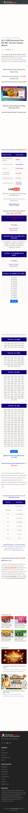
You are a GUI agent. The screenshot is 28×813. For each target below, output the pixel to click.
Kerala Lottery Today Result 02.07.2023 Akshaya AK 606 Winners (20, 639)
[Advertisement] (14, 20)
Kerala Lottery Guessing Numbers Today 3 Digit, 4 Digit (14, 691)
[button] (24, 2)
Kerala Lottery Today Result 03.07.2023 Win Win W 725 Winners (6, 639)
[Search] (26, 2)
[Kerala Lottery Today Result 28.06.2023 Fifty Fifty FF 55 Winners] (7, 619)
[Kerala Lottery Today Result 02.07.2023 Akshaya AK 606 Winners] (21, 633)
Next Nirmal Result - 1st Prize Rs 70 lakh (14, 544)
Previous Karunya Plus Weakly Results (13, 463)
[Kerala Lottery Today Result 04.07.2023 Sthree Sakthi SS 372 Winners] (21, 619)
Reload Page (14, 204)
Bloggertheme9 (14, 810)
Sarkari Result (15, 808)
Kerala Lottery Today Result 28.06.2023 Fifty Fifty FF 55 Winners (6, 626)
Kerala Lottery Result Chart (19, 61)
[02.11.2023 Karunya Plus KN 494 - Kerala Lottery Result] (14, 93)
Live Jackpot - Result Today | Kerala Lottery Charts (14, 666)
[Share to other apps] (12, 49)
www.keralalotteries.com (17, 550)
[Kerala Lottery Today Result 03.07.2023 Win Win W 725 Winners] (7, 633)
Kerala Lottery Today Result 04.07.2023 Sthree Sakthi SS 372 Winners (20, 626)
